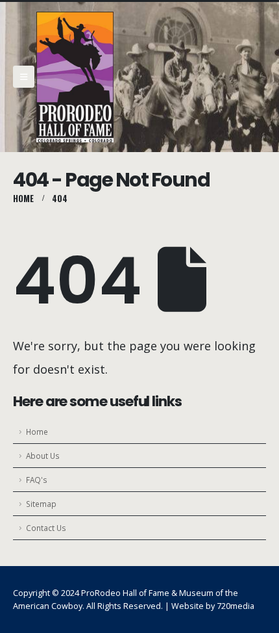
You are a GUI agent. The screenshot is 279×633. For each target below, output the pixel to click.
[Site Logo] (75, 77)
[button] (23, 77)
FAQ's (36, 479)
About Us (43, 455)
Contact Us (46, 528)
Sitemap (41, 503)
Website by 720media (212, 606)
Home (37, 431)
